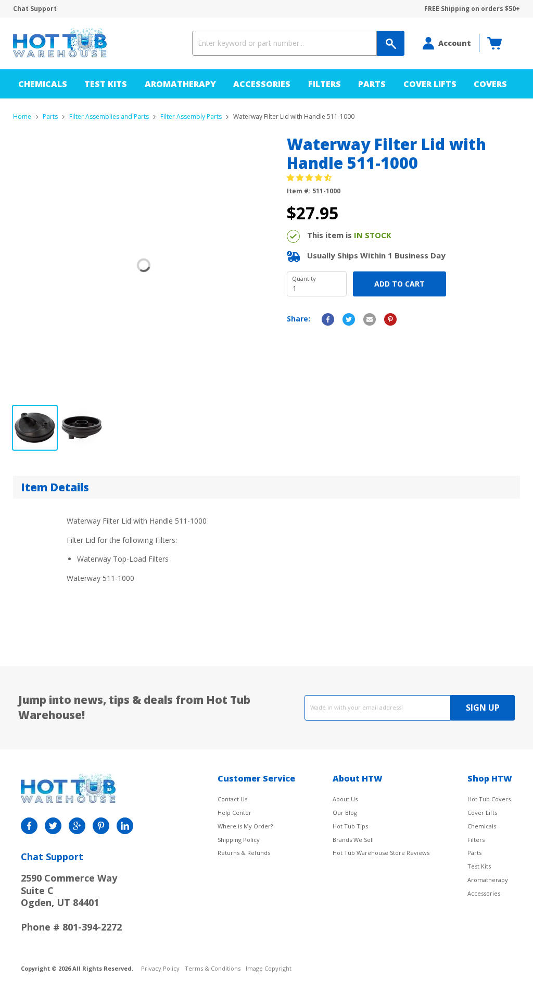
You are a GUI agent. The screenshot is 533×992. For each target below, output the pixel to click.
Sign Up (483, 707)
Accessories (261, 84)
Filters (324, 84)
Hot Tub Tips (350, 826)
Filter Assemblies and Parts (109, 116)
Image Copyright (268, 968)
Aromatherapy (180, 84)
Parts (372, 84)
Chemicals (42, 84)
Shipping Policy (239, 840)
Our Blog (345, 812)
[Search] (390, 43)
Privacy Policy (160, 968)
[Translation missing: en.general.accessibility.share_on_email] (369, 319)
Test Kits (105, 84)
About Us (345, 799)
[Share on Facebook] (328, 319)
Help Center (234, 812)
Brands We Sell (353, 840)
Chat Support (35, 9)
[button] (310, 177)
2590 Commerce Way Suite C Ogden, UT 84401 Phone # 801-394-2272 (71, 902)
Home (22, 116)
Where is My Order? (245, 826)
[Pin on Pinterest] (390, 319)
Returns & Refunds (244, 853)
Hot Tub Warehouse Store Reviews (381, 853)
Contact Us (232, 799)
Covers (490, 84)
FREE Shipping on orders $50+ (472, 9)
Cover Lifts (429, 84)
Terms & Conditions (212, 968)
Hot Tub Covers (489, 799)
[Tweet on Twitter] (348, 319)
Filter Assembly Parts (191, 116)
